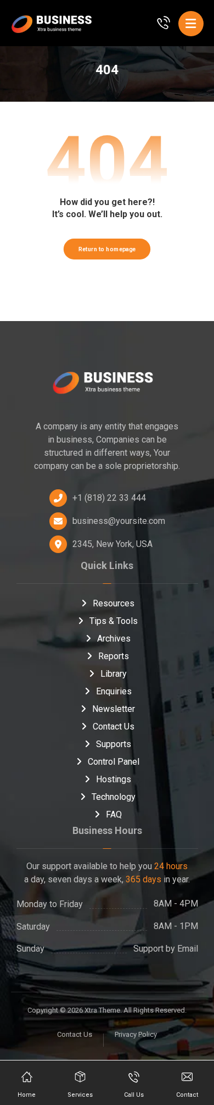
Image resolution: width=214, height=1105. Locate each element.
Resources (113, 603)
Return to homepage (107, 248)
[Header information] (163, 21)
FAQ (114, 814)
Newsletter (113, 709)
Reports (113, 656)
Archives (114, 638)
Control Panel (113, 761)
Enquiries (114, 691)
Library (113, 673)
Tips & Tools (113, 621)
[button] (191, 23)
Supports (113, 744)
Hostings (113, 779)
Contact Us (113, 726)
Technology (114, 797)
